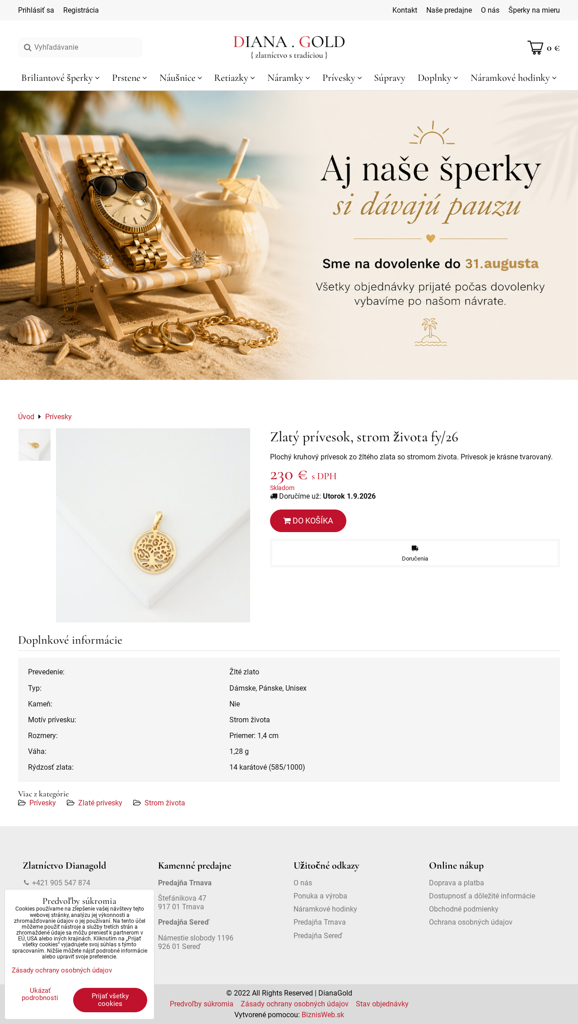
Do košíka (312, 520)
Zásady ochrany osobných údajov (295, 1004)
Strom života (164, 803)
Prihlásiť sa (36, 10)
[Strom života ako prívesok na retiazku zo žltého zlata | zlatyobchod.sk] (35, 445)
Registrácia (81, 10)
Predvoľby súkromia (201, 1004)
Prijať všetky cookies (110, 1000)
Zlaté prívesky (100, 803)
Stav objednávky (382, 1004)
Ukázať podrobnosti (40, 994)
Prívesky (42, 803)
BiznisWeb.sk (323, 1014)
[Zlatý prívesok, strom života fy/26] (153, 525)
